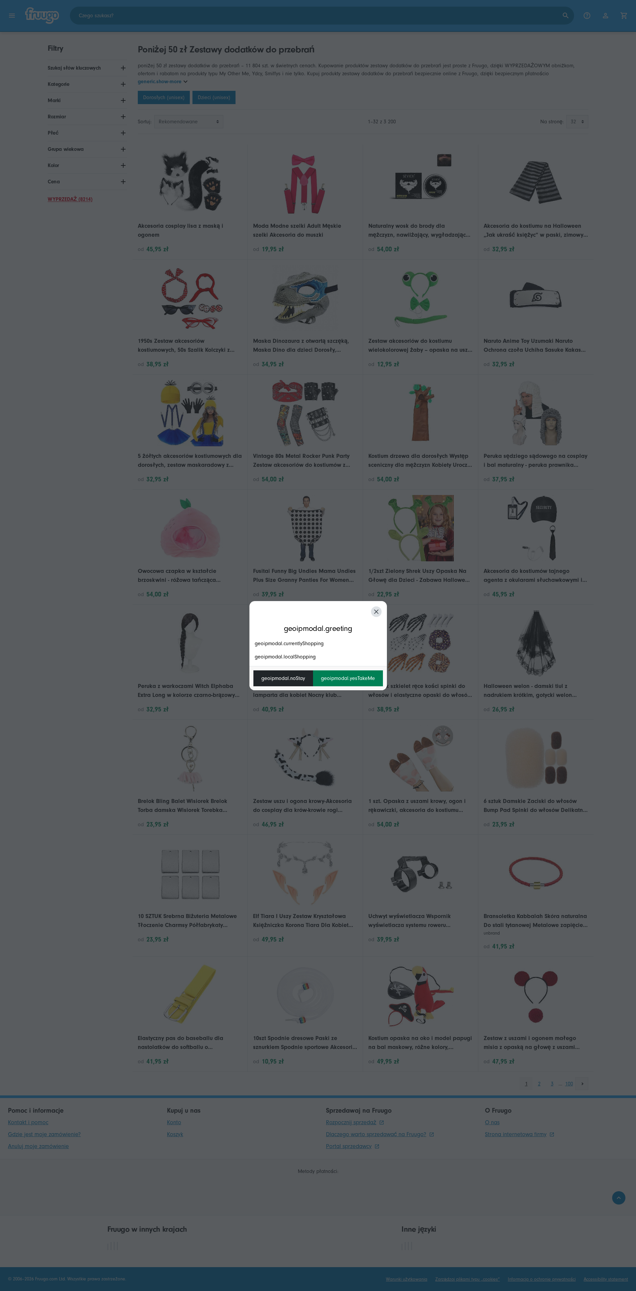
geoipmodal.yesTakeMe (348, 678)
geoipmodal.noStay (283, 678)
